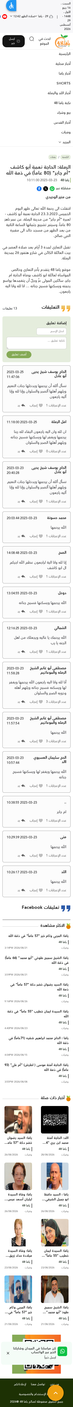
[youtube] (4, 16)
